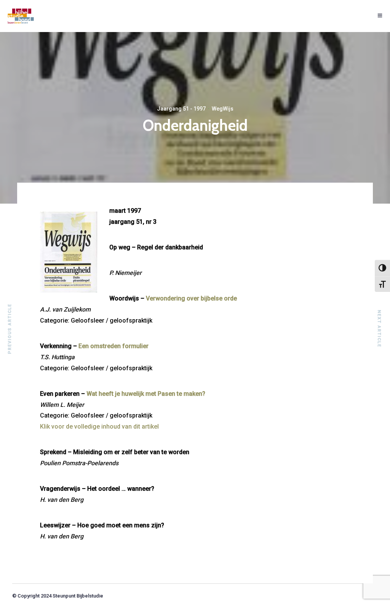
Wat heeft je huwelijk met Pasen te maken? (145, 393)
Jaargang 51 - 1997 (181, 109)
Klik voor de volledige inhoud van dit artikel (99, 426)
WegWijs (222, 109)
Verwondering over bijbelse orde (191, 298)
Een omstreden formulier (113, 346)
